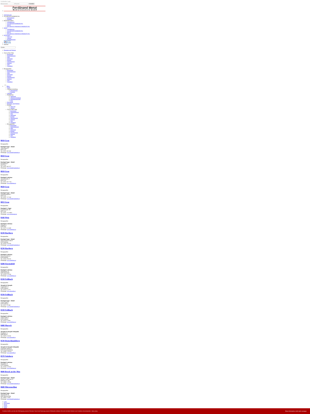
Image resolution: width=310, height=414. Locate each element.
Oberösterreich (11, 61)
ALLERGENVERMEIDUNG (15, 23)
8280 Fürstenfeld (8, 264)
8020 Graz (5, 187)
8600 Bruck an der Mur (10, 372)
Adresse (9, 38)
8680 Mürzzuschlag (9, 387)
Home (8, 87)
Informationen (10, 17)
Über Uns (9, 36)
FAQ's (5, 406)
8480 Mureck (6, 325)
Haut (11, 100)
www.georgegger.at (12, 214)
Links (5, 401)
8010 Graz (5, 140)
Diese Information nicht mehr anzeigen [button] (296, 411)
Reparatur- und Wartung (13, 103)
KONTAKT (7, 35)
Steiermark (10, 58)
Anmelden (31, 3)
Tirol (8, 64)
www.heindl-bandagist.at (13, 152)
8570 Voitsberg (7, 356)
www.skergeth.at (11, 291)
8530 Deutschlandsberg (10, 341)
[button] (282, 411)
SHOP (5, 28)
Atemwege (13, 96)
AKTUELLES (8, 15)
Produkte (9, 19)
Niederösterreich (11, 56)
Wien (8, 57)
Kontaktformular (11, 39)
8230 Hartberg (7, 233)
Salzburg (9, 63)
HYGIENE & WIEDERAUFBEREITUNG (18, 26)
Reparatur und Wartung (10, 50)
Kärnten (9, 60)
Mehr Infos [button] (95, 411)
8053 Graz (5, 202)
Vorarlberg (10, 66)
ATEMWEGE (10, 22)
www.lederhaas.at (11, 183)
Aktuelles (9, 93)
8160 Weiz (5, 217)
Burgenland (10, 54)
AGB (5, 407)
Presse (5, 404)
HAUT (9, 25)
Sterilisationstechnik (15, 99)
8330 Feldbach (7, 279)
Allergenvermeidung (15, 98)
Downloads (10, 102)
